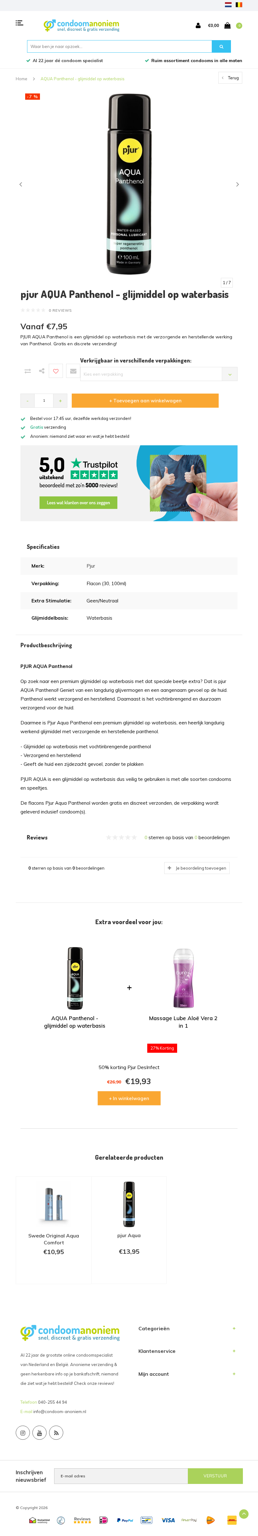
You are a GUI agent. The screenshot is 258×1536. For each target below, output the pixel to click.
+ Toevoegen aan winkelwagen (145, 401)
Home (21, 78)
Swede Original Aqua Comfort (53, 1239)
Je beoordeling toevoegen (201, 868)
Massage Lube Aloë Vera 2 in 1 (183, 1022)
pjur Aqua (129, 1235)
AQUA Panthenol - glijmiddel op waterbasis (83, 78)
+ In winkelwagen (129, 1098)
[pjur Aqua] (129, 1204)
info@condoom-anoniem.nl (59, 1411)
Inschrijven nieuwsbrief (31, 1476)
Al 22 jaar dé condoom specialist (68, 60)
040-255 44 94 (52, 1402)
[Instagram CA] (23, 1433)
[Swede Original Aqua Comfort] (54, 1204)
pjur (91, 566)
